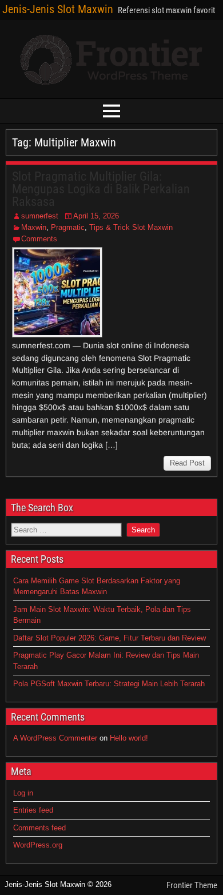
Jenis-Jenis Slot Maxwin (57, 9)
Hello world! (129, 738)
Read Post (187, 463)
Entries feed (33, 810)
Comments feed (39, 828)
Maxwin (33, 227)
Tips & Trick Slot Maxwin (131, 227)
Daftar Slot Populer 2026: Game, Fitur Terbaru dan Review (109, 638)
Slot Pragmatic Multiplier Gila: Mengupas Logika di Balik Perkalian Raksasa (101, 189)
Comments (39, 238)
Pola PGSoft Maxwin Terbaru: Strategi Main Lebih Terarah (109, 683)
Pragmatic (68, 227)
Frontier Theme (191, 885)
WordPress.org (37, 845)
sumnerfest (39, 216)
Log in (23, 793)
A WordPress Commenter (55, 738)
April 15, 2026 (96, 216)
